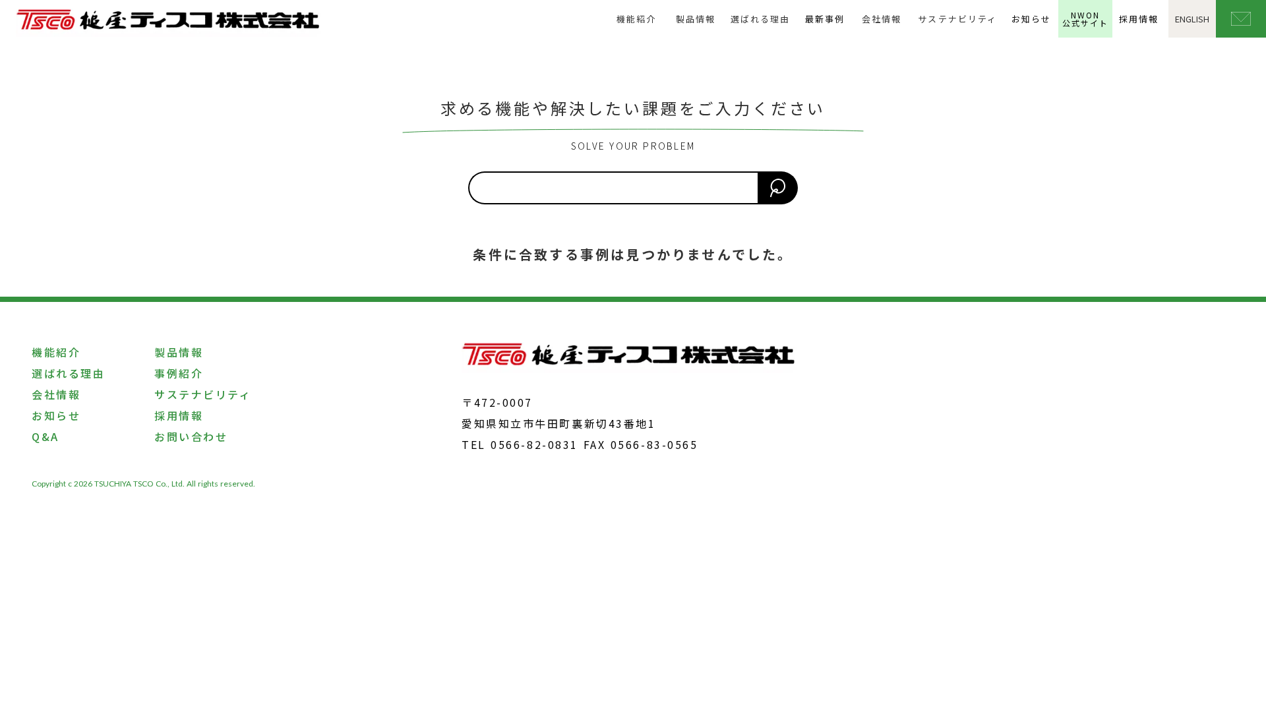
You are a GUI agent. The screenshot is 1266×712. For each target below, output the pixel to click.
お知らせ (1031, 19)
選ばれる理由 (760, 19)
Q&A (45, 436)
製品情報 (695, 19)
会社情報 (881, 19)
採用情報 (1139, 19)
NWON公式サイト (1085, 18)
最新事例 (825, 19)
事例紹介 (178, 373)
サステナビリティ (957, 19)
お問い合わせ (190, 436)
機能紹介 (636, 19)
